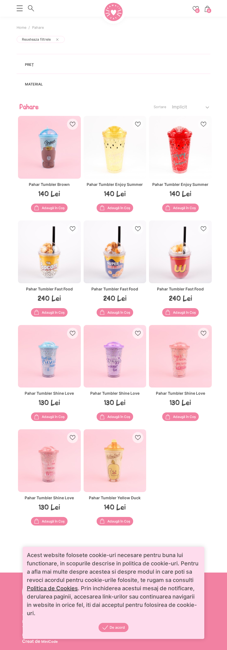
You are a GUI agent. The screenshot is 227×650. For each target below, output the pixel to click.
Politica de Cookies (52, 588)
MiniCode (49, 641)
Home (21, 27)
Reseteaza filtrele (36, 39)
